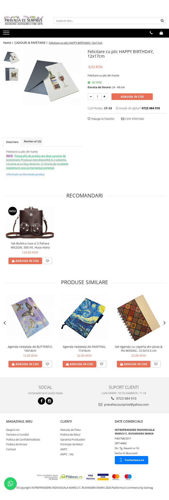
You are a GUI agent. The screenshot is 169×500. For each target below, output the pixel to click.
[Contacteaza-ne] (151, 33)
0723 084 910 (125, 398)
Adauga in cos (132, 97)
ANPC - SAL (67, 454)
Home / (8, 43)
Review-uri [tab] (32, 141)
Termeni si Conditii (17, 434)
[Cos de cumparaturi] (161, 33)
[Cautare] (162, 20)
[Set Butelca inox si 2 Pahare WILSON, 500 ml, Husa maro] (30, 222)
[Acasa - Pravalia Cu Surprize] (23, 20)
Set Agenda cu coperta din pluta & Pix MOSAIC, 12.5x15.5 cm (138, 349)
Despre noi (12, 430)
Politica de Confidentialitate (23, 439)
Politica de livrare (16, 444)
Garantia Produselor (72, 439)
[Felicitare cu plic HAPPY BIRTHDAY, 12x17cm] (52, 77)
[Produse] (6, 34)
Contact (11, 449)
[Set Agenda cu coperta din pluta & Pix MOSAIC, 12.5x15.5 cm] (139, 317)
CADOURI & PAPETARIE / (31, 43)
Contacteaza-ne (134, 460)
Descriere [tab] (12, 142)
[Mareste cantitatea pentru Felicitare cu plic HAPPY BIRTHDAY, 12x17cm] (104, 96)
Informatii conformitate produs (25, 174)
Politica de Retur (70, 434)
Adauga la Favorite (102, 119)
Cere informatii (134, 119)
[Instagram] (49, 401)
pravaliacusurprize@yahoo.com (126, 404)
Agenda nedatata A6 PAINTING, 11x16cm (84, 349)
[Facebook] (41, 401)
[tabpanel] (52, 77)
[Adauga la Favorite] (47, 261)
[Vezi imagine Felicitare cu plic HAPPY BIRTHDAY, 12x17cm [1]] (11, 74)
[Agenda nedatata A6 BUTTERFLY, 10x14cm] (30, 317)
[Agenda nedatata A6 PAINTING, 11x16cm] (84, 317)
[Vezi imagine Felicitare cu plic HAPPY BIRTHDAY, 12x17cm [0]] (11, 56)
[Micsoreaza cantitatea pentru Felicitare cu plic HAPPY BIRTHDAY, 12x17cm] (91, 96)
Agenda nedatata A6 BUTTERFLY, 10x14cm (30, 349)
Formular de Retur (71, 444)
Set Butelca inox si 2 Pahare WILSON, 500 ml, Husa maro (30, 245)
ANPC (63, 449)
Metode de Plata (70, 430)
